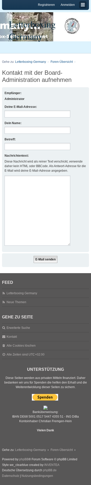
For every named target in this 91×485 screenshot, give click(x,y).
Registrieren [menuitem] (46, 5)
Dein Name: (13, 123)
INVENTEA (51, 465)
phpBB (24, 459)
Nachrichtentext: (17, 155)
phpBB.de (50, 470)
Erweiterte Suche (18, 328)
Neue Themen (16, 302)
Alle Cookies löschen (21, 345)
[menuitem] (10, 476)
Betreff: (10, 139)
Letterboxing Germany (32, 30)
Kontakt (12, 337)
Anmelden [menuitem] (68, 5)
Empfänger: (13, 93)
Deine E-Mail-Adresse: (21, 107)
